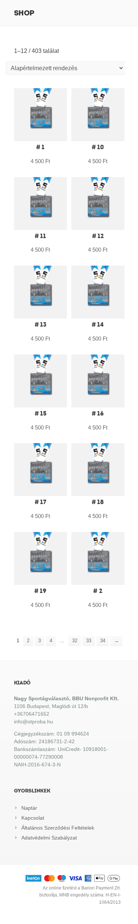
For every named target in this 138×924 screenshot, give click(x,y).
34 (102, 640)
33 (88, 640)
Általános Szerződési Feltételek (57, 828)
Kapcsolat (32, 818)
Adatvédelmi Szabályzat (49, 838)
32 (74, 640)
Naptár (29, 808)
